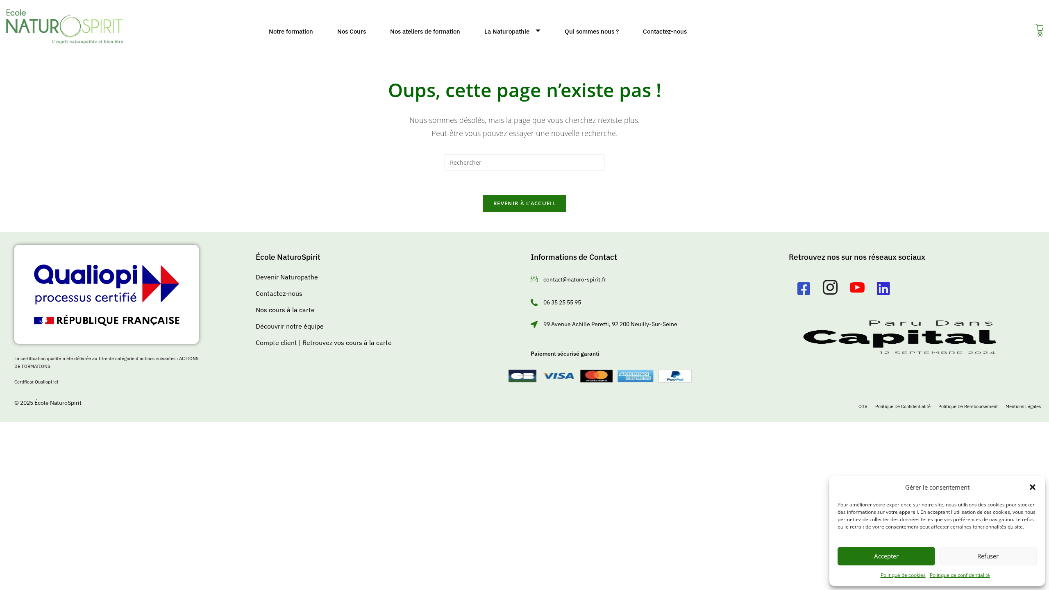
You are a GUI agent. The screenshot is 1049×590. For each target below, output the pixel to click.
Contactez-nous (665, 31)
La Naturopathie (506, 31)
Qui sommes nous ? (592, 31)
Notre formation (291, 31)
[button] (1033, 487)
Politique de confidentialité (960, 575)
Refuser (988, 556)
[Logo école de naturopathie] (64, 26)
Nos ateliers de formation (425, 31)
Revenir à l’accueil (524, 203)
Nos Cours (351, 31)
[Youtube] (857, 288)
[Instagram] (830, 288)
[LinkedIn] (883, 288)
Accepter (886, 556)
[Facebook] (804, 288)
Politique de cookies (903, 575)
